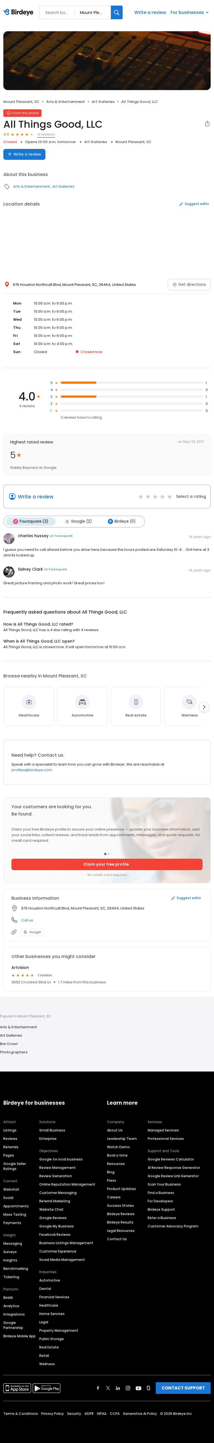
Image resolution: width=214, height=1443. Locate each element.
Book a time (117, 1155)
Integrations (14, 1314)
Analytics (11, 1306)
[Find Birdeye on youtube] (138, 1388)
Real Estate (49, 1347)
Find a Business (161, 1192)
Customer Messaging (58, 1192)
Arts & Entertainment (65, 101)
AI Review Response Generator (174, 1167)
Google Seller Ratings (14, 1166)
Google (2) (81, 521)
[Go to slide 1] (105, 854)
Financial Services (54, 1297)
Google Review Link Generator (173, 1176)
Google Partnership (13, 1325)
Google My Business (56, 1226)
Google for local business (61, 1159)
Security (74, 1413)
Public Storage (51, 1338)
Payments (12, 1222)
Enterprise (48, 1138)
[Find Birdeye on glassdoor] (148, 1388)
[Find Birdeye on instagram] (128, 1388)
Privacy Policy (52, 1413)
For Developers (160, 1201)
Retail (44, 1355)
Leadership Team (122, 1138)
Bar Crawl (9, 1043)
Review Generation (55, 1176)
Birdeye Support (161, 1209)
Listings (9, 1130)
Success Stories (120, 1205)
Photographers (14, 1052)
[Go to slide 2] (109, 854)
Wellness (47, 1364)
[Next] (204, 707)
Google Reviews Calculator (171, 1159)
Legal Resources (121, 1230)
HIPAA (101, 1413)
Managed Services (163, 1130)
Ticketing (11, 1277)
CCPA (115, 1413)
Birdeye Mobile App (19, 1336)
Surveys (10, 1251)
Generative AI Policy (140, 1413)
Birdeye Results (120, 1222)
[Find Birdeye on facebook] (98, 1388)
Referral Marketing (54, 1201)
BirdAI (8, 1297)
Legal (43, 1322)
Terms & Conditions (20, 1413)
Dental (45, 1288)
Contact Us (117, 1239)
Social (8, 1197)
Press (111, 1180)
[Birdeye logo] (19, 12)
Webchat (11, 1189)
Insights (10, 1260)
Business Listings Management (66, 1243)
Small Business (52, 1130)
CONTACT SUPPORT (183, 1388)
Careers (114, 1197)
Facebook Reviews (54, 1234)
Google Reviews (53, 1217)
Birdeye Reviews (121, 1214)
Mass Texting (14, 1214)
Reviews (10, 1138)
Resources (116, 1163)
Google (35, 932)
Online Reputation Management (67, 1184)
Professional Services (166, 1138)
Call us (27, 920)
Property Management (58, 1330)
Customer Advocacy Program (173, 1226)
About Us (115, 1130)
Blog (111, 1172)
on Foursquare (61, 536)
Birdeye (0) (125, 521)
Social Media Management (62, 1259)
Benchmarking (15, 1268)
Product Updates (121, 1188)
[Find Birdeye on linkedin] (118, 1388)
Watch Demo (118, 1147)
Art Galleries (103, 101)
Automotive (49, 1280)
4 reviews (46, 134)
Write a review (150, 12)
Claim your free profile (106, 864)
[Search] (117, 12)
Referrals (10, 1147)
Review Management (57, 1167)
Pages (8, 1155)
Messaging (12, 1243)
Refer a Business (162, 1217)
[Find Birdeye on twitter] (108, 1388)
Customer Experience (57, 1251)
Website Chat (51, 1209)
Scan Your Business (164, 1184)
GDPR (89, 1413)
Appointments (16, 1206)
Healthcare (48, 1305)
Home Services (52, 1313)
